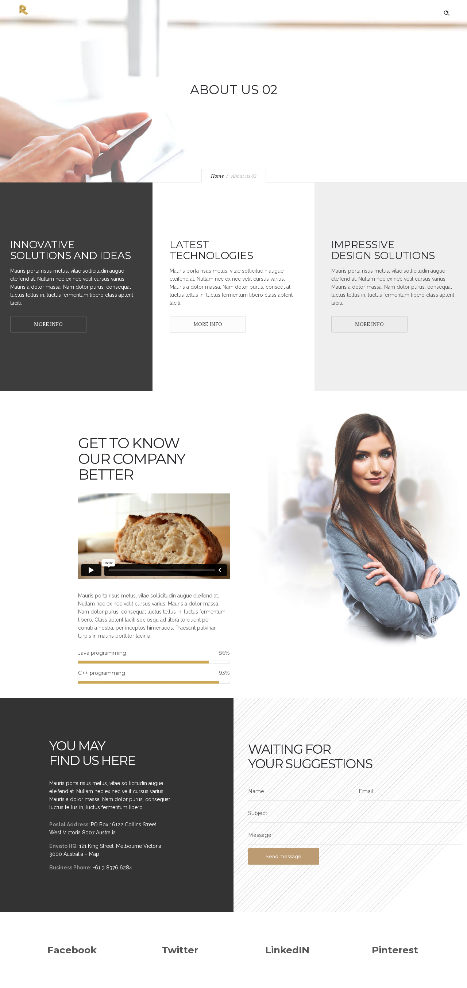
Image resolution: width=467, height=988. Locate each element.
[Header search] (446, 13)
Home (217, 176)
